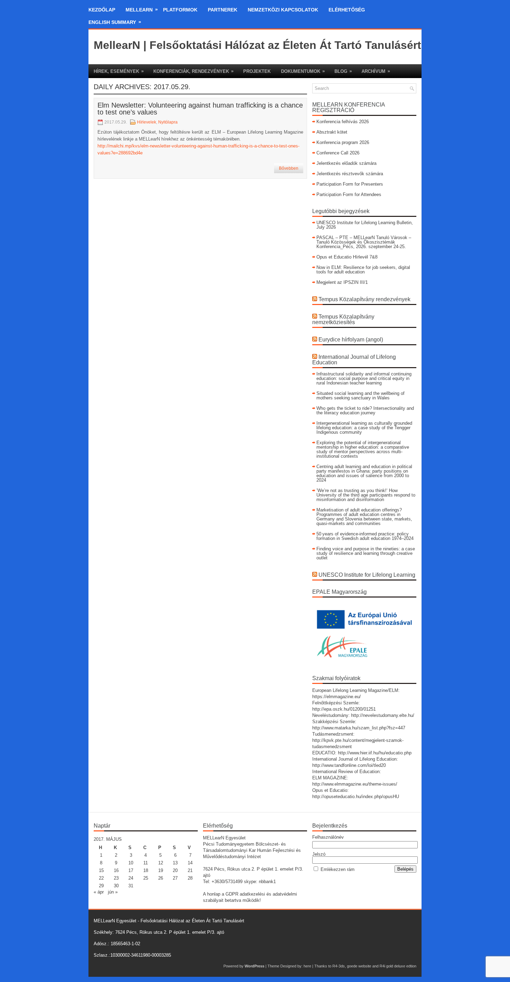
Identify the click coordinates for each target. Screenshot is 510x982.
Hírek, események (119, 71)
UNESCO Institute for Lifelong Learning (366, 575)
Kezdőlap (101, 9)
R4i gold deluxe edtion (398, 966)
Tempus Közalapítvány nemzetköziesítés (343, 319)
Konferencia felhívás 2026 (342, 121)
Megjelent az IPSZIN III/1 (342, 282)
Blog (343, 71)
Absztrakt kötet (331, 132)
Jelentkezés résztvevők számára (349, 173)
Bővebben (288, 168)
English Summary (114, 22)
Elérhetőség (347, 9)
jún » (113, 892)
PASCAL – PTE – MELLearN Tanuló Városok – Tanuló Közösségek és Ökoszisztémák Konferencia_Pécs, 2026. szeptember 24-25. (363, 242)
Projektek (257, 71)
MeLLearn (142, 9)
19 (160, 870)
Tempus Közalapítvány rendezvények (364, 299)
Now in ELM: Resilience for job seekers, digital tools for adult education (363, 269)
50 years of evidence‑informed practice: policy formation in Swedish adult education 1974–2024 (365, 536)
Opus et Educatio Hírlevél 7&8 (346, 257)
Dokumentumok (303, 71)
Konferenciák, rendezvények (193, 71)
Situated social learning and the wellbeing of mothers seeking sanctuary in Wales (360, 395)
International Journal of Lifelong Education (354, 359)
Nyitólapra (168, 122)
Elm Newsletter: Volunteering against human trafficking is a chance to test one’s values (200, 108)
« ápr (99, 892)
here (307, 966)
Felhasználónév (328, 837)
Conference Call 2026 (337, 152)
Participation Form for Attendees (348, 194)
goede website (359, 966)
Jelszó (318, 854)
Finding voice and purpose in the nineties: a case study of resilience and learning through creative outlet (365, 553)
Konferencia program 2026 (342, 142)
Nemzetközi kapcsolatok (283, 9)
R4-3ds (338, 966)
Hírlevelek (146, 122)
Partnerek (222, 9)
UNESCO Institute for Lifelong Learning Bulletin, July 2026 (364, 225)
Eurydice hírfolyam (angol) (350, 339)
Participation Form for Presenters (349, 184)
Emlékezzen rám (338, 869)
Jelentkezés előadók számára (346, 163)
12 (160, 862)
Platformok (180, 9)
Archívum (376, 71)
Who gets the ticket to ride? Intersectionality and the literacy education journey (365, 410)
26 (160, 878)
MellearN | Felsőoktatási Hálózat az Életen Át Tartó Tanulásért (257, 45)
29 (101, 885)
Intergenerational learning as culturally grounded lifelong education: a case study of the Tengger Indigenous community (364, 428)
